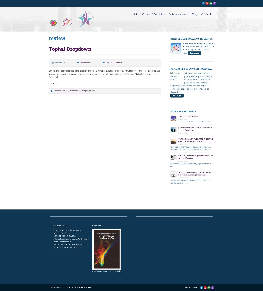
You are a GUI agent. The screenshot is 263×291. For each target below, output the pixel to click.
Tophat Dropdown (70, 49)
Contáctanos (68, 287)
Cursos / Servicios (153, 14)
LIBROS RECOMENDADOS (188, 116)
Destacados (85, 63)
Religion (85, 91)
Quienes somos (178, 14)
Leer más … (53, 83)
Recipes (65, 91)
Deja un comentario (114, 63)
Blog (194, 14)
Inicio (135, 14)
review (92, 91)
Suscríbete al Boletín (83, 287)
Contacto (206, 14)
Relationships (74, 91)
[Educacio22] (71, 27)
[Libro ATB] (106, 249)
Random (57, 91)
